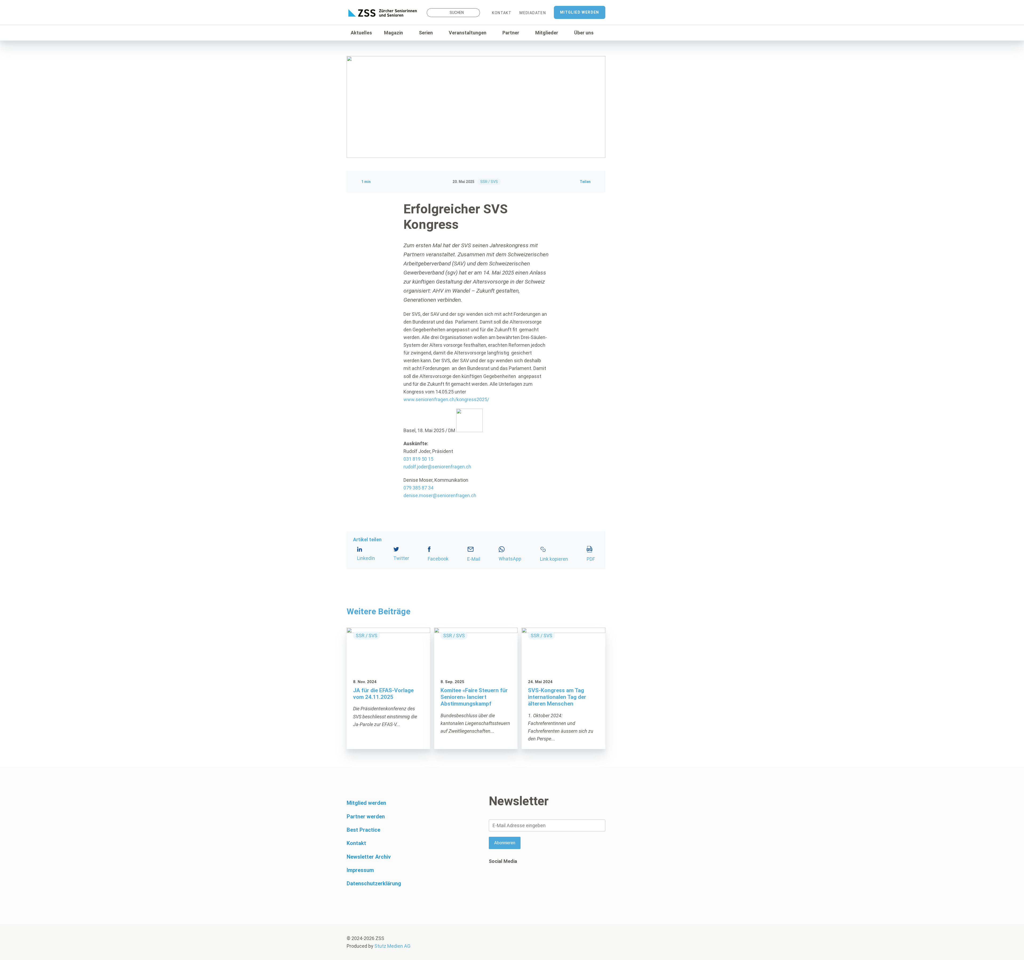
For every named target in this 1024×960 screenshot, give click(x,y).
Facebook (493, 882)
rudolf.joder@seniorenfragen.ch (437, 466)
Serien (426, 32)
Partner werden (366, 816)
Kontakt (501, 13)
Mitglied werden (579, 12)
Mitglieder (546, 32)
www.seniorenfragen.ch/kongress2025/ (446, 399)
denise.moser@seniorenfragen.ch (439, 495)
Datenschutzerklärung (374, 883)
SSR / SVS (489, 182)
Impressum (360, 870)
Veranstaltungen (467, 32)
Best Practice (363, 830)
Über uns (584, 32)
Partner (510, 32)
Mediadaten (532, 13)
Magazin (393, 32)
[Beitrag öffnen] (388, 688)
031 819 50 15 (418, 459)
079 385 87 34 (418, 488)
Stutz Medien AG (392, 946)
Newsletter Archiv (369, 857)
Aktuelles (361, 32)
